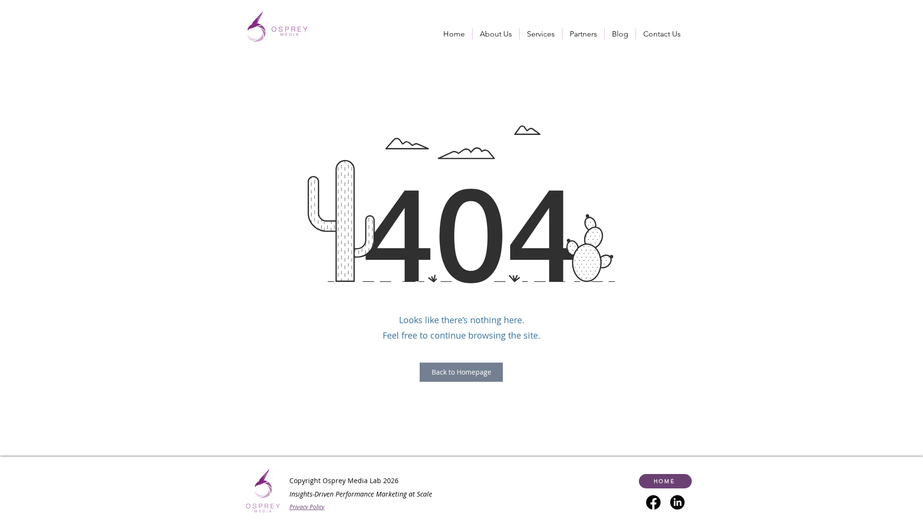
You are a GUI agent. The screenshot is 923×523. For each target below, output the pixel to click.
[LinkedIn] (677, 502)
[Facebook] (653, 502)
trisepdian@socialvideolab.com (313, 511)
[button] (541, 33)
